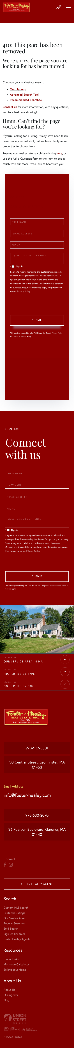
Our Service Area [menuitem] (14, 918)
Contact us (10, 107)
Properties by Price (20, 686)
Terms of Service (20, 336)
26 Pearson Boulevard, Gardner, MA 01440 (37, 832)
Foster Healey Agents (37, 884)
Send (37, 320)
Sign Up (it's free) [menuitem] (14, 934)
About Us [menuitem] (9, 990)
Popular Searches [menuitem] (14, 923)
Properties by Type (19, 674)
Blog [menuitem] (6, 1000)
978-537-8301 (37, 747)
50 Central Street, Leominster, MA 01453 (37, 765)
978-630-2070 (37, 815)
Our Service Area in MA (23, 661)
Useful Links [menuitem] (11, 959)
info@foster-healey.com (27, 795)
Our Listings (18, 89)
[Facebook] (5, 864)
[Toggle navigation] (68, 7)
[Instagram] (11, 864)
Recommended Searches (26, 100)
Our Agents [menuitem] (11, 995)
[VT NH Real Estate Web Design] (37, 1019)
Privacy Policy (23, 291)
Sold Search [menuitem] (11, 929)
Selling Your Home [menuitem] (15, 970)
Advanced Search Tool (24, 95)
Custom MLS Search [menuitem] (16, 908)
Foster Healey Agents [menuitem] (17, 939)
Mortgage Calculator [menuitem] (16, 964)
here (59, 153)
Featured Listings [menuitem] (14, 913)
